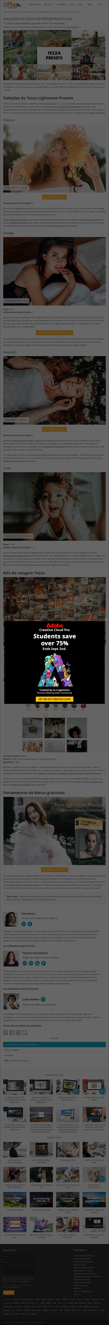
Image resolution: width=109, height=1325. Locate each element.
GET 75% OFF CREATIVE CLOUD (54, 699)
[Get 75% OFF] (54, 662)
